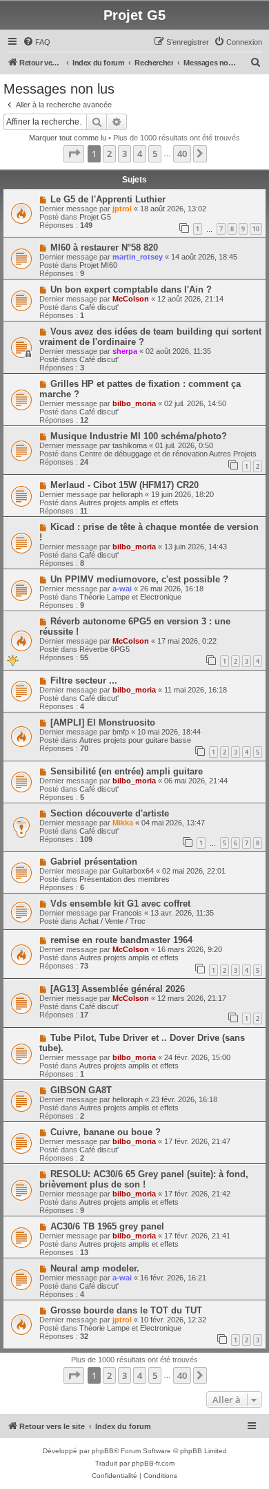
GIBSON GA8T (81, 1090)
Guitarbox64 (133, 871)
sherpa (124, 351)
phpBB (103, 1451)
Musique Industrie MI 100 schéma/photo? (138, 436)
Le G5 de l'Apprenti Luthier (108, 199)
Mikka (122, 823)
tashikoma (129, 445)
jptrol (122, 208)
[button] (73, 153)
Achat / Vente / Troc (112, 921)
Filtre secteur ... (83, 680)
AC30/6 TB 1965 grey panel (107, 1226)
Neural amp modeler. (94, 1268)
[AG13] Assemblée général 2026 (117, 989)
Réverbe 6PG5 (104, 649)
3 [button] (124, 153)
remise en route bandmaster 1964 (121, 940)
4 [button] (139, 153)
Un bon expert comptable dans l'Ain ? (131, 289)
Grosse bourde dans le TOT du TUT (126, 1310)
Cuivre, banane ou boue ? (105, 1132)
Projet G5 (95, 217)
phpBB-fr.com (153, 1463)
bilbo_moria (134, 403)
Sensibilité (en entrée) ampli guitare (126, 771)
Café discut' (99, 307)
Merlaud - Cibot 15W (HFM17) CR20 (124, 485)
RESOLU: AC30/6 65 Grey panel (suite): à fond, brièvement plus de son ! (143, 1179)
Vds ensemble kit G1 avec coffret (120, 903)
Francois (127, 913)
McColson (130, 299)
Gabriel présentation (93, 861)
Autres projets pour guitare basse (135, 740)
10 (255, 228)
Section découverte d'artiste (109, 813)
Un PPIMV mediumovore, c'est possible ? (139, 579)
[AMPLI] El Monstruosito (102, 722)
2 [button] (109, 153)
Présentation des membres (124, 879)
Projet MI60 (98, 265)
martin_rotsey (137, 257)
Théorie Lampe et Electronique (130, 597)
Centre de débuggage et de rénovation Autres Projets (168, 454)
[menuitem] (36, 42)
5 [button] (154, 153)
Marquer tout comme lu (67, 138)
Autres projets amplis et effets (129, 502)
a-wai (122, 588)
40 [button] (182, 153)
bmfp (120, 732)
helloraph (127, 494)
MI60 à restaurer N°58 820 (104, 247)
